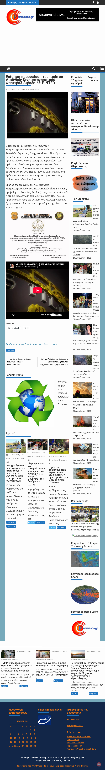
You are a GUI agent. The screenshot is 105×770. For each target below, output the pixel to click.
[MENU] (102, 68)
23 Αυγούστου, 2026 (16, 455)
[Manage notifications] (99, 764)
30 (35, 746)
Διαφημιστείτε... (75, 725)
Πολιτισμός (10, 350)
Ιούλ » (19, 746)
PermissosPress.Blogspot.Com (81, 749)
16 (35, 738)
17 (11, 742)
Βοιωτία (31, 523)
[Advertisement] (52, 46)
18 (15, 742)
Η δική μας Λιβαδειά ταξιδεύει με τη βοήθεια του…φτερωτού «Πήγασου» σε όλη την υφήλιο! (53, 362)
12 (19, 738)
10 (11, 738)
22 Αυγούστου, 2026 (58, 456)
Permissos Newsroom (31, 89)
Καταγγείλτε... (74, 719)
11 (15, 738)
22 (31, 742)
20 (23, 742)
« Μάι (11, 746)
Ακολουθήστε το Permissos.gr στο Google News (32, 344)
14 (27, 738)
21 (27, 742)
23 (35, 742)
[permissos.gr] (8, 68)
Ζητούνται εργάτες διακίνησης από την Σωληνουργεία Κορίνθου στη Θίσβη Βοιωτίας (85, 526)
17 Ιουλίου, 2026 (25, 651)
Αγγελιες (4, 686)
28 (27, 746)
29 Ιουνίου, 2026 (95, 651)
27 (23, 746)
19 (19, 742)
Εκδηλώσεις (11, 522)
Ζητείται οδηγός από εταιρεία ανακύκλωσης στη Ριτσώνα (63, 393)
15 (31, 738)
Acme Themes (81, 765)
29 (31, 746)
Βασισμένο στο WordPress (29, 765)
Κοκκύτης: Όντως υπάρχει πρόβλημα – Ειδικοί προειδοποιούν (18, 362)
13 (23, 738)
